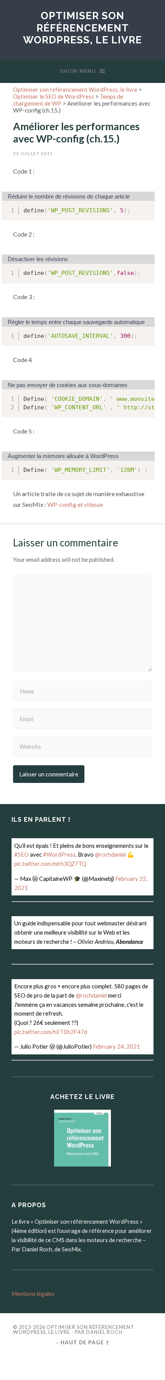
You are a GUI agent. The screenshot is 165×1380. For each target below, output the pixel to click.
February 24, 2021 (116, 1046)
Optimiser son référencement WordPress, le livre (82, 28)
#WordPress (59, 854)
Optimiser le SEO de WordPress (53, 96)
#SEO (21, 854)
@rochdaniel (110, 854)
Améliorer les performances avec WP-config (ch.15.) (76, 132)
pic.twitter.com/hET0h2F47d (50, 1031)
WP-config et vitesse (75, 504)
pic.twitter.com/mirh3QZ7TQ (50, 863)
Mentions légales (33, 1293)
